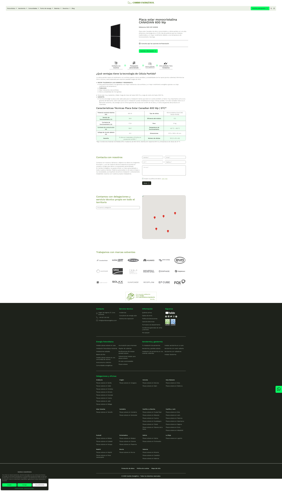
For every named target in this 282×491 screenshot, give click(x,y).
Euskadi (98, 435)
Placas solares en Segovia (174, 424)
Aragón (121, 380)
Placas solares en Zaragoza (127, 383)
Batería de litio (100, 354)
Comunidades (32, 8)
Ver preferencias (39, 485)
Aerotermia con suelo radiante (174, 348)
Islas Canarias (100, 409)
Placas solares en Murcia (127, 452)
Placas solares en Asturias (151, 383)
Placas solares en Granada (104, 395)
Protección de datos (127, 468)
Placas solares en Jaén (103, 401)
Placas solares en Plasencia (128, 444)
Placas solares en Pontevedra (152, 441)
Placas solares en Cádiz (103, 386)
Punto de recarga (45, 8)
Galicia (145, 435)
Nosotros (66, 8)
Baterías (57, 8)
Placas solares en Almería (104, 392)
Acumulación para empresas (128, 345)
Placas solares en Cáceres (127, 441)
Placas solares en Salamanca (175, 421)
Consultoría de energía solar (128, 315)
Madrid (98, 449)
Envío (145, 183)
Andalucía (99, 380)
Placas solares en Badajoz (127, 438)
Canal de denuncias (148, 321)
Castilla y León (170, 409)
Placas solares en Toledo (150, 424)
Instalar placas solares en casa (106, 345)
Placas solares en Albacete (151, 415)
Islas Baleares (170, 380)
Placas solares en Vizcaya (104, 444)
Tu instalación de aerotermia (151, 345)
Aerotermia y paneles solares (151, 348)
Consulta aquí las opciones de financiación (155, 43)
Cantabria (122, 409)
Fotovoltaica (11, 8)
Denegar (24, 485)
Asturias (145, 380)
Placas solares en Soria (173, 427)
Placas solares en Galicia (150, 438)
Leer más (164, 178)
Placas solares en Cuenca (151, 418)
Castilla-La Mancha (149, 409)
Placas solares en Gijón (150, 386)
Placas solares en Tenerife (104, 412)
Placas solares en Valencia (151, 458)
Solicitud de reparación (126, 318)
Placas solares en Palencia (174, 418)
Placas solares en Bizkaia (104, 438)
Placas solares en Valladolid (174, 430)
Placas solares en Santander (128, 415)
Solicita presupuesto (259, 8)
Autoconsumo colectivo (103, 362)
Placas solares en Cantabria (128, 412)
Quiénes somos (147, 312)
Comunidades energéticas (104, 365)
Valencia (145, 449)
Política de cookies (19, 488)
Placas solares (123, 364)
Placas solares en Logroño (174, 438)
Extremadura (123, 435)
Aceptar (9, 485)
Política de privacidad (29, 488)
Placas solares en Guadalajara (152, 421)
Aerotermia (21, 8)
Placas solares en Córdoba (104, 389)
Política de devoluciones (149, 318)
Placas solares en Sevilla (104, 383)
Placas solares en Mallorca (174, 386)
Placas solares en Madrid (104, 452)
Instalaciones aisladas (103, 351)
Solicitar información (147, 51)
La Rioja (168, 435)
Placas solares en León (173, 415)
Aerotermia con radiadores (173, 351)
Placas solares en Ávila (173, 412)
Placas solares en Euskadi (104, 441)
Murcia (121, 449)
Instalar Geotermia (170, 354)
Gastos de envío (147, 315)
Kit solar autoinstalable (126, 361)
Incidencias (122, 312)
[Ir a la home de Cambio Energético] (141, 2)
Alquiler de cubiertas (125, 348)
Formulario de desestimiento (151, 324)
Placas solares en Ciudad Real (152, 412)
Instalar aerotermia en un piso (174, 345)
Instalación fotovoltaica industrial (106, 348)
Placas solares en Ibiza (173, 383)
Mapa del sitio (156, 468)
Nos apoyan (146, 332)
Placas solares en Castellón (151, 455)
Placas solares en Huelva (104, 398)
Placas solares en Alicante (151, 452)
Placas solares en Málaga (104, 404)
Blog (73, 8)
